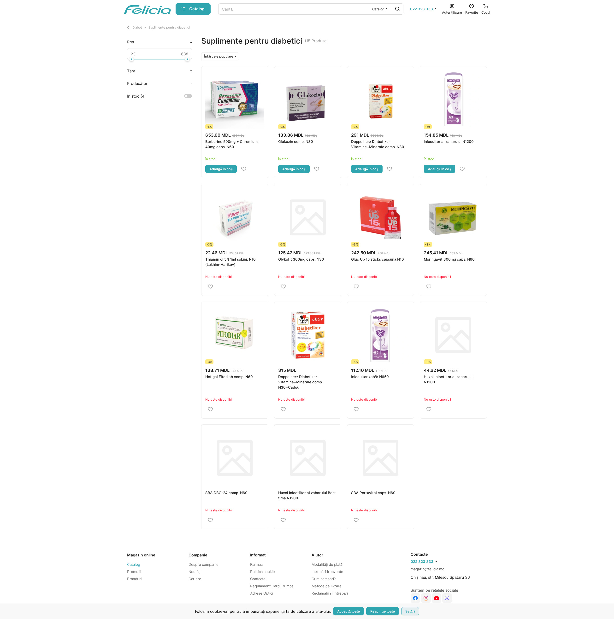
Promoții (134, 571)
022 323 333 (421, 9)
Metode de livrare (327, 586)
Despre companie (203, 564)
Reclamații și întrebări (330, 593)
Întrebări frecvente (327, 571)
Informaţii (258, 555)
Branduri (134, 579)
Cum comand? (324, 579)
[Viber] (447, 598)
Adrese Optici (261, 593)
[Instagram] (426, 598)
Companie (198, 555)
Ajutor (317, 555)
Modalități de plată (327, 564)
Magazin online (141, 555)
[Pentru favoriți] (244, 169)
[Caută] (397, 9)
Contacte (258, 579)
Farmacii (257, 564)
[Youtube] (436, 598)
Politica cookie (262, 571)
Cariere (195, 579)
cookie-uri (219, 611)
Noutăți (195, 571)
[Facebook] (415, 598)
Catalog (133, 564)
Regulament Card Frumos (272, 586)
